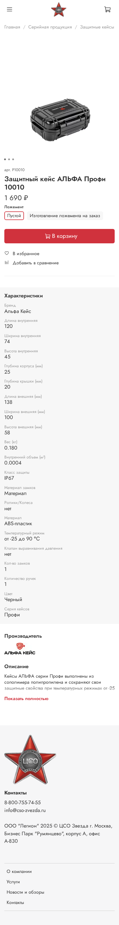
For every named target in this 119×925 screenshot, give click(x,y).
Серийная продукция (50, 27)
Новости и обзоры (25, 892)
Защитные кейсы (97, 27)
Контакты (15, 902)
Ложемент (13, 207)
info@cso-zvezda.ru (25, 810)
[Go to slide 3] (13, 159)
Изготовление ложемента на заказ (65, 215)
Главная (12, 27)
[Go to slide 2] (9, 159)
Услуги (13, 881)
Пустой (14, 215)
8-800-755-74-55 (22, 802)
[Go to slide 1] (5, 159)
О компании (19, 871)
